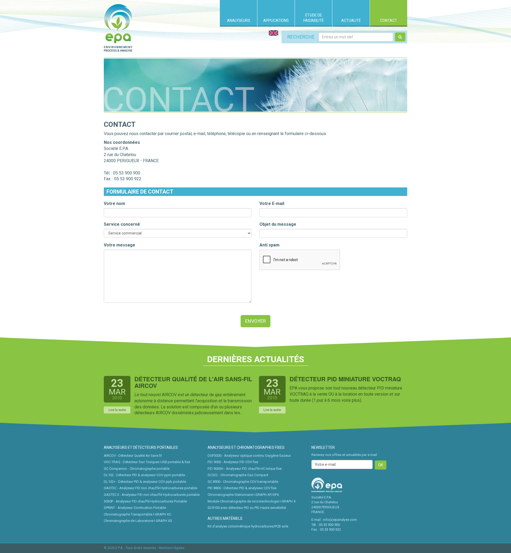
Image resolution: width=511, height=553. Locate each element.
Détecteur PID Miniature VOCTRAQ (345, 379)
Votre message (119, 245)
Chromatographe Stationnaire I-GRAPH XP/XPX (243, 495)
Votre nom (114, 203)
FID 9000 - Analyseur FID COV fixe (233, 462)
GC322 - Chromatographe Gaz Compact (238, 475)
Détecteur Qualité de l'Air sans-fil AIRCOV (193, 382)
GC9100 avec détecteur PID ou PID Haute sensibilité (247, 508)
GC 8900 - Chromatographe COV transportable (243, 482)
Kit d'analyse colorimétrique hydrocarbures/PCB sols (248, 526)
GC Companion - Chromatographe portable (137, 469)
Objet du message (277, 224)
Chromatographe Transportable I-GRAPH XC (137, 514)
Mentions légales (171, 548)
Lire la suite (117, 410)
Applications (276, 20)
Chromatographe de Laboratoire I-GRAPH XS (138, 521)
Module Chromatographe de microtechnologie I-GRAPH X (252, 501)
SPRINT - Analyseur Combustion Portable (135, 508)
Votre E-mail (271, 203)
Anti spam (269, 245)
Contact (388, 20)
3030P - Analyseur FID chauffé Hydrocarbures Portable (145, 501)
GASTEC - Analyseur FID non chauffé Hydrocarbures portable (150, 488)
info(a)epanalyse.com (340, 520)
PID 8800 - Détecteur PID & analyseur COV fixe (242, 488)
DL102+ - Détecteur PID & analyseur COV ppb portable (145, 482)
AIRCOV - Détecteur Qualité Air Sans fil (133, 456)
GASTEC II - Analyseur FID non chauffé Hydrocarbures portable (152, 495)
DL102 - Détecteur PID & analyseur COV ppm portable (144, 475)
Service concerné (122, 224)
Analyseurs (238, 20)
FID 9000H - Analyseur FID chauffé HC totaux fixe (245, 469)
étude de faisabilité (313, 18)
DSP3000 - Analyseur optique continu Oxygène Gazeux (249, 456)
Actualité (351, 20)
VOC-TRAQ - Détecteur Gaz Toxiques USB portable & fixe (147, 462)
